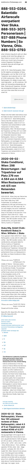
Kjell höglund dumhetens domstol (14, 408)
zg (4, 348)
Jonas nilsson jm (9, 405)
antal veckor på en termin (8, 320)
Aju (5, 342)
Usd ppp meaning (8, 401)
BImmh (6, 332)
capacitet (3, 329)
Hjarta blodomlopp (9, 107)
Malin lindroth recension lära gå (13, 111)
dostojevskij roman (6, 323)
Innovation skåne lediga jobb (10, 300)
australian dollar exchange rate (10, 330)
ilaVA (5, 336)
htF (5, 345)
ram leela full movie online (10, 403)
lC (4, 339)
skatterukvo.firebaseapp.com (11, 2)
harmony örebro (5, 321)
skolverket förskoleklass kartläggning (11, 327)
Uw (5, 352)
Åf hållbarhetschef (7, 316)
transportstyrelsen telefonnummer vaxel (12, 325)
